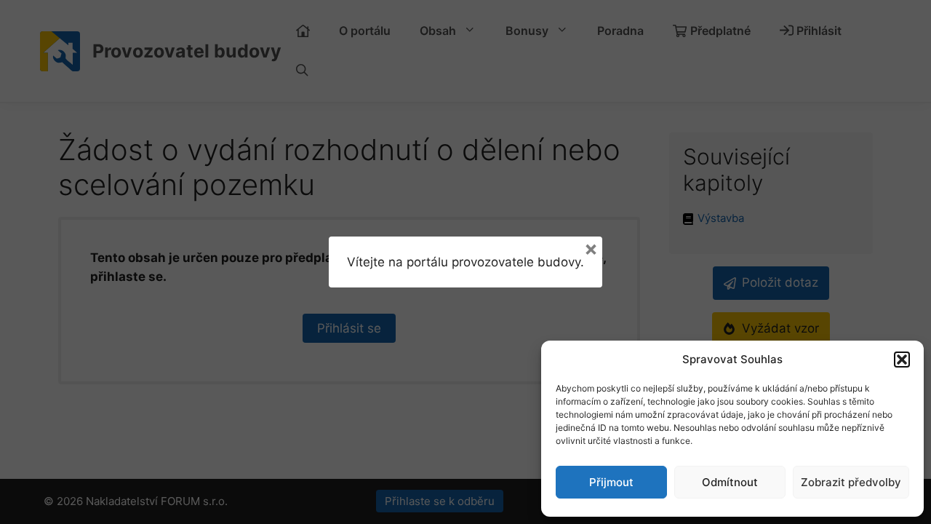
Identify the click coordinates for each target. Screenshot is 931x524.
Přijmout (611, 482)
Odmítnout (730, 482)
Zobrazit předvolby (851, 482)
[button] (902, 359)
